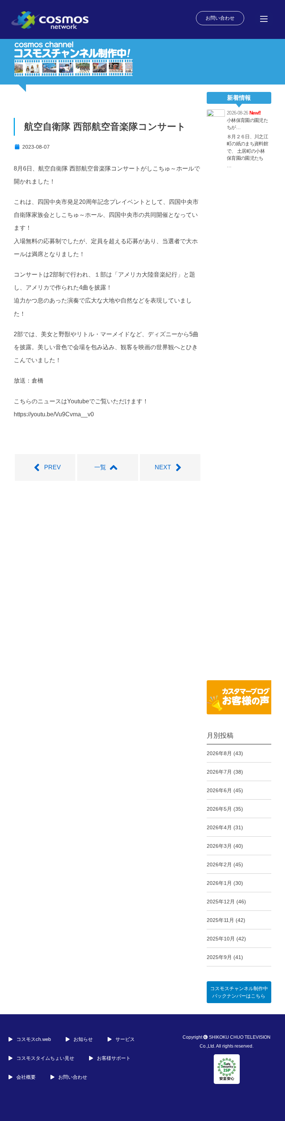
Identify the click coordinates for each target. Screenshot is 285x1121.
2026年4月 (219, 827)
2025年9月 (219, 957)
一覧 (100, 467)
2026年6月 (219, 790)
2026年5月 (219, 809)
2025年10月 (221, 939)
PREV (52, 467)
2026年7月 (219, 772)
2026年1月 (219, 883)
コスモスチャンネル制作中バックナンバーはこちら (239, 992)
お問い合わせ (220, 18)
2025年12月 (221, 902)
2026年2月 (219, 864)
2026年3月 (219, 846)
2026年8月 (219, 753)
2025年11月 (220, 920)
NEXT (163, 467)
